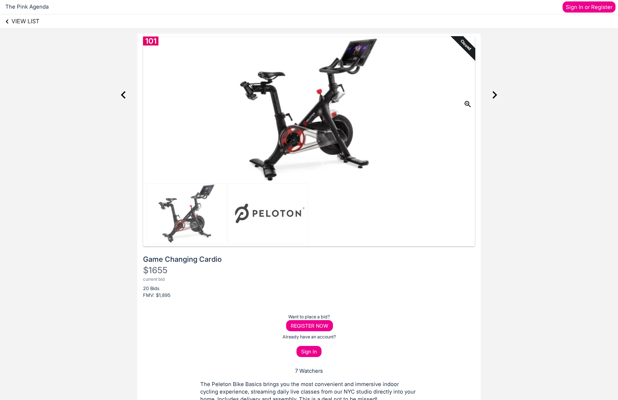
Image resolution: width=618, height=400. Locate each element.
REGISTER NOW (309, 326)
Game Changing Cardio (182, 259)
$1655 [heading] (155, 270)
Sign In (309, 351)
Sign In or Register (589, 7)
